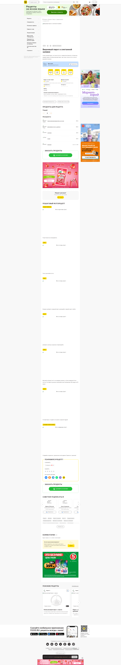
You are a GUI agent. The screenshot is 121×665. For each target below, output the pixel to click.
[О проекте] (38, 50)
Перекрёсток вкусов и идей (30, 40)
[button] (42, 504)
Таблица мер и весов (62, 101)
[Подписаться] (67, 590)
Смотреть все (75, 586)
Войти (71, 545)
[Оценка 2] (48, 471)
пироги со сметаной (68, 520)
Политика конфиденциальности (56, 648)
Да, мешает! (60, 197)
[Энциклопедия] (38, 32)
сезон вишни (70, 523)
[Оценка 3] (50, 471)
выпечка (49, 518)
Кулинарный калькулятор (48, 101)
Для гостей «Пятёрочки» (30, 36)
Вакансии (50, 649)
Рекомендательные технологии (58, 649)
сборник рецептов (47, 520)
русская (45, 90)
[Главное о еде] (38, 29)
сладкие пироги (70, 518)
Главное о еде (30, 29)
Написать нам (61, 653)
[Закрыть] (78, 648)
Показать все (60, 526)
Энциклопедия (31, 32)
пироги (44, 518)
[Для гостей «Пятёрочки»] (38, 36)
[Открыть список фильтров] (74, 2)
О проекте (29, 50)
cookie (70, 656)
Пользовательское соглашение (68, 648)
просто (64, 518)
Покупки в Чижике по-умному (31, 43)
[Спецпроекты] (38, 22)
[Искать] (77, 2)
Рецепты (29, 18)
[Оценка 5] (54, 471)
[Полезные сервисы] (38, 25)
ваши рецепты (63, 523)
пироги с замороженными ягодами (50, 523)
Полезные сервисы (32, 25)
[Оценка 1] (46, 471)
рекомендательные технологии (61, 656)
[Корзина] (89, 2)
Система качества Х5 (31, 47)
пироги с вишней (57, 518)
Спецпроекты (30, 22)
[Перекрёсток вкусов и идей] (38, 40)
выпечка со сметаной (57, 520)
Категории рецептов (69, 649)
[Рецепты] (38, 18)
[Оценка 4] (52, 471)
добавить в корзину (62, 155)
